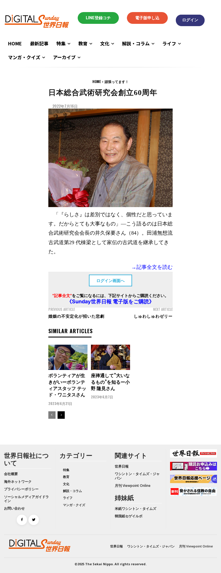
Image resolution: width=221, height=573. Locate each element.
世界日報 (122, 466)
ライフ (68, 497)
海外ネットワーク (18, 481)
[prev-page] (52, 415)
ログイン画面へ (110, 280)
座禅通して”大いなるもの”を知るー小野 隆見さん (110, 381)
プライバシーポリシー (21, 489)
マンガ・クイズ (74, 505)
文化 (66, 484)
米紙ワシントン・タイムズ (135, 508)
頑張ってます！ (116, 81)
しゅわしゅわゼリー (153, 316)
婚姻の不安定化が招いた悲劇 (76, 316)
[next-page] (61, 415)
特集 (66, 470)
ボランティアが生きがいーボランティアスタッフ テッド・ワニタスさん (67, 385)
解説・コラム (72, 491)
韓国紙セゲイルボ (128, 516)
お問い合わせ (14, 508)
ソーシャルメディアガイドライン (26, 498)
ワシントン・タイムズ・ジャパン (137, 475)
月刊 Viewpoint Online (132, 485)
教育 (66, 476)
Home (96, 81)
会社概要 (11, 473)
